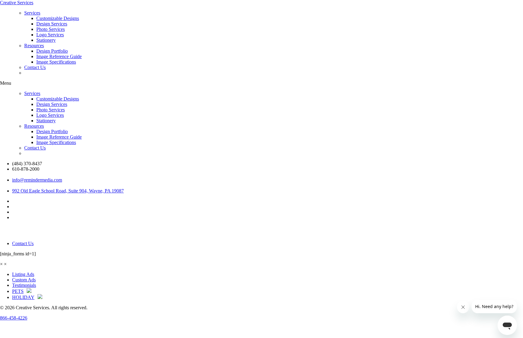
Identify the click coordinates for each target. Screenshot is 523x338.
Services (32, 12)
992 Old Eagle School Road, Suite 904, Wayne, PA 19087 (68, 190)
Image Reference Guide (59, 56)
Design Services (51, 23)
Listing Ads (23, 274)
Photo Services (50, 29)
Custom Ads (24, 279)
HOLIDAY (23, 297)
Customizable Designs (57, 18)
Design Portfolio (52, 51)
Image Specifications (56, 61)
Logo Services (50, 34)
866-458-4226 (13, 317)
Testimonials (24, 285)
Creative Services (16, 2)
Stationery (46, 40)
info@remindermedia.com (37, 179)
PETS (18, 291)
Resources (34, 45)
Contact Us (35, 67)
